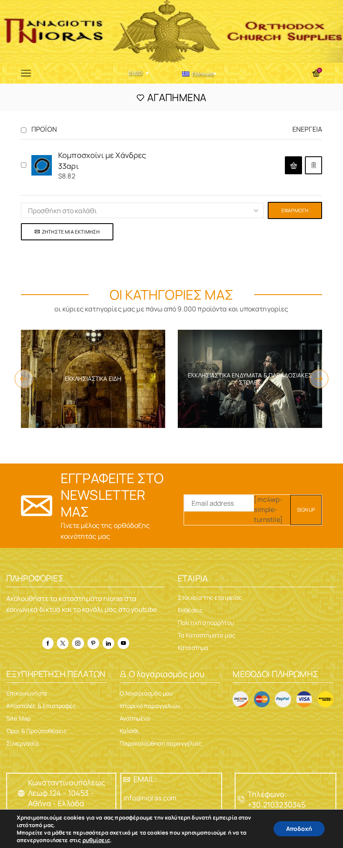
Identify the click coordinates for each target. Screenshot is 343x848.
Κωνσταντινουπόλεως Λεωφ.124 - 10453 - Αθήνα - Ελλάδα (66, 792)
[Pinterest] (93, 643)
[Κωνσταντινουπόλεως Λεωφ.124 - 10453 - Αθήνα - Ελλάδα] (21, 793)
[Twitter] (63, 643)
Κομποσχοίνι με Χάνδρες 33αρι (102, 160)
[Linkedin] (108, 643)
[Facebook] (48, 643)
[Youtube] (123, 643)
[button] (293, 165)
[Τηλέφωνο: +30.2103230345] (241, 799)
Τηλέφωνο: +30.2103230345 (276, 799)
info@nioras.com (150, 797)
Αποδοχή (299, 829)
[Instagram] (78, 643)
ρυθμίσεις (96, 840)
